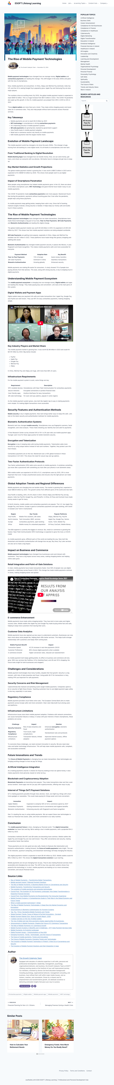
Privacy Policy (63, 1071)
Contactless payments (15, 994)
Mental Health (85, 64)
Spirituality (84, 79)
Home (64, 3)
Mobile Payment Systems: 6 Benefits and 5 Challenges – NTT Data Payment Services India (41, 928)
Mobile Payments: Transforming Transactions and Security (30, 887)
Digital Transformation (88, 38)
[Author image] (13, 67)
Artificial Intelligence (87, 18)
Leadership (84, 56)
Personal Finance (86, 72)
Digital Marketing (86, 36)
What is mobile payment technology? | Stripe (26, 903)
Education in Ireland (87, 41)
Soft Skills (84, 77)
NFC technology (65, 994)
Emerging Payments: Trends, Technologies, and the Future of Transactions (36, 934)
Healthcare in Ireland (88, 49)
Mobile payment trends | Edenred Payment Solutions (28, 882)
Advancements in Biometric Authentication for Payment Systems (32, 909)
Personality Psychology (88, 74)
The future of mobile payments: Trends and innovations (29, 937)
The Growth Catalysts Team (28, 67)
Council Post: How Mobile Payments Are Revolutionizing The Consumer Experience (38, 896)
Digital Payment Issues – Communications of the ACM (29, 932)
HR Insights (84, 51)
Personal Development (88, 69)
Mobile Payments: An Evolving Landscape (25, 930)
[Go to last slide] (10, 1036)
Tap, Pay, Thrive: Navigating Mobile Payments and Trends (30, 912)
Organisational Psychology (89, 66)
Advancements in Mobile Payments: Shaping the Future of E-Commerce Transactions (39, 923)
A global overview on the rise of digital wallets (26, 919)
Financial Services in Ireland (90, 46)
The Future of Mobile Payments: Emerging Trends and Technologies (33, 939)
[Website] (35, 986)
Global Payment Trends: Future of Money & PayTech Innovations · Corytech (36, 914)
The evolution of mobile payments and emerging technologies (31, 889)
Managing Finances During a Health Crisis (59, 1004)
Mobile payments (53, 994)
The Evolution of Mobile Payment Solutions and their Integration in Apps (35, 946)
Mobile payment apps (40, 994)
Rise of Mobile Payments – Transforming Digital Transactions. (31, 880)
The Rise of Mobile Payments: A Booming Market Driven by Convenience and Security (39, 884)
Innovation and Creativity (89, 54)
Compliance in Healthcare (89, 31)
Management (85, 61)
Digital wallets (28, 994)
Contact (89, 1071)
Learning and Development (90, 59)
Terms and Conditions (77, 1071)
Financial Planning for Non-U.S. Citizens (21, 1004)
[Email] (32, 986)
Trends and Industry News (89, 87)
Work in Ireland (86, 90)
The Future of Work (87, 84)
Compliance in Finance (88, 28)
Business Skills (85, 20)
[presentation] (23, 1030)
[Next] (71, 1036)
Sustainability (85, 82)
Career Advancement (88, 23)
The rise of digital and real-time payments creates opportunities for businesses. (37, 921)
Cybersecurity (85, 33)
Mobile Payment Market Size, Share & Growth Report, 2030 (31, 916)
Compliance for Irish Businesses (91, 26)
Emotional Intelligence (88, 43)
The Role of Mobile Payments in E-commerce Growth (28, 925)
